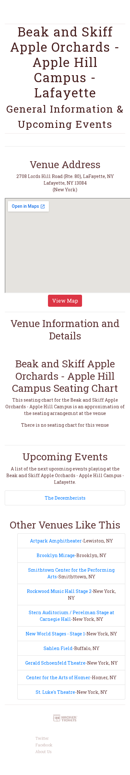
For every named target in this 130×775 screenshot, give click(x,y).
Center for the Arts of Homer (58, 677)
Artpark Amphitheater (56, 541)
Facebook (43, 744)
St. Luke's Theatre (55, 692)
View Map (65, 300)
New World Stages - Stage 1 (55, 634)
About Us (43, 751)
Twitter (42, 738)
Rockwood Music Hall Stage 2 (59, 591)
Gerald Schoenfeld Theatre (55, 663)
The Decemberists (65, 498)
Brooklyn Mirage (56, 555)
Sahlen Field (58, 648)
